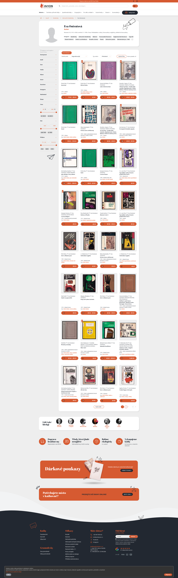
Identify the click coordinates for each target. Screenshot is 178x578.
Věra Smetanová (123, 299)
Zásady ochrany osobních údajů (122, 544)
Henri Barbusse (84, 343)
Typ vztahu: (95, 56)
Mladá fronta (106, 177)
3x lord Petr (108, 132)
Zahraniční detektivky (68, 18)
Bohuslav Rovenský (129, 297)
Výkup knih (43, 539)
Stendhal (63, 343)
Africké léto (84, 390)
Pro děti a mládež (88, 12)
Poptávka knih (44, 534)
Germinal (63, 85)
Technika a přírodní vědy (52, 12)
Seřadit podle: (65, 56)
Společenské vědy (66, 12)
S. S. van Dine (122, 171)
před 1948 (43, 132)
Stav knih (42, 537)
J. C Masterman (84, 254)
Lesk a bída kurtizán (105, 86)
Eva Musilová (87, 346)
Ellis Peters (63, 254)
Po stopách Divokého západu (126, 129)
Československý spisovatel (71, 218)
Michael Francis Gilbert (105, 343)
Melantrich (125, 176)
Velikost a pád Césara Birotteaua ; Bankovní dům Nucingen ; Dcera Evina (126, 302)
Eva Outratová (71, 83)
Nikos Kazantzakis (85, 127)
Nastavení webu (70, 549)
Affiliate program (69, 556)
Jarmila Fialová (70, 214)
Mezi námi (83, 347)
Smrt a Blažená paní (66, 255)
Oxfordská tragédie (86, 255)
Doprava (67, 537)
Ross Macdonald (84, 213)
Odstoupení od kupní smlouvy (73, 541)
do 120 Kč (43, 116)
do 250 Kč (50, 116)
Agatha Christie (123, 388)
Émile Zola (63, 83)
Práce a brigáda (69, 551)
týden (47, 149)
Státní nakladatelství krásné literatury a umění (127, 134)
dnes (42, 149)
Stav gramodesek (44, 551)
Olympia (105, 393)
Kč (45, 109)
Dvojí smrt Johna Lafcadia (87, 299)
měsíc (52, 149)
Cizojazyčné (77, 12)
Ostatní (107, 12)
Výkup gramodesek (45, 554)
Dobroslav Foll (124, 343)
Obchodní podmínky (70, 539)
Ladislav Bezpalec (71, 172)
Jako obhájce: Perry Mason (68, 174)
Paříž (82, 172)
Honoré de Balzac (104, 83)
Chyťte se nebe (126, 348)
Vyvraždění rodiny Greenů (126, 173)
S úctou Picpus (104, 174)
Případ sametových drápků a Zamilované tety (68, 392)
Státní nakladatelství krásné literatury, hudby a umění (89, 134)
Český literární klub (69, 394)
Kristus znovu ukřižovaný (87, 130)
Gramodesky (115, 12)
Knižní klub (125, 395)
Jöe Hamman (122, 127)
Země (62, 129)
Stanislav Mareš (123, 346)
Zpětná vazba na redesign (72, 554)
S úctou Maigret (65, 216)
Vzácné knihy (99, 12)
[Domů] (41, 18)
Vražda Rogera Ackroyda (125, 390)
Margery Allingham (85, 296)
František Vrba (128, 344)
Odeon (66, 91)
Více (8, 574)
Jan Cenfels (130, 346)
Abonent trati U (104, 215)
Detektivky (55, 18)
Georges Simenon (104, 171)
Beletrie (41, 12)
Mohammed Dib (84, 388)
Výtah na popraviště (66, 298)
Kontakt (67, 534)
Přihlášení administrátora (72, 559)
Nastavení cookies (70, 546)
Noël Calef (63, 296)
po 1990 (50, 132)
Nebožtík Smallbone (105, 346)
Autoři (47, 18)
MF (110, 177)
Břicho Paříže (84, 85)
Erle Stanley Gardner (66, 171)
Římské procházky (66, 344)
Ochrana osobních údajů (71, 544)
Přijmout (168, 574)
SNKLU (130, 135)
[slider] (41, 112)
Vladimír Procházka (129, 85)
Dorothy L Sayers (123, 83)
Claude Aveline (103, 213)
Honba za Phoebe (85, 215)
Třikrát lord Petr (127, 88)
